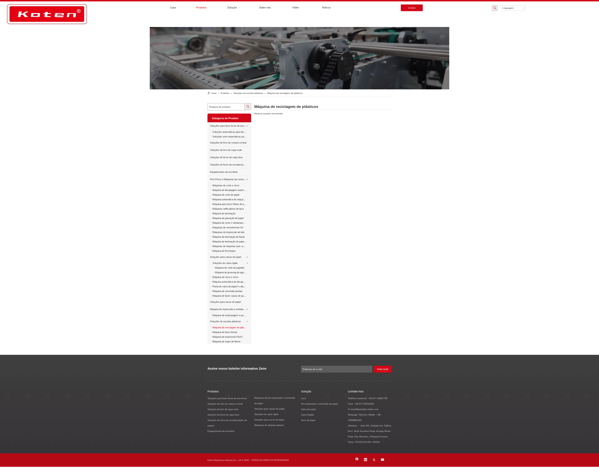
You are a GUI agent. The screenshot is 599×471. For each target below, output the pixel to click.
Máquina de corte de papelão (229, 267)
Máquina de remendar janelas (227, 291)
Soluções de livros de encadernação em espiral (230, 164)
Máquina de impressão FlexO (227, 336)
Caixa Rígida (307, 414)
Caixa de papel (308, 409)
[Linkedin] (365, 459)
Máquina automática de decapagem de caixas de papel (231, 281)
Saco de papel (308, 420)
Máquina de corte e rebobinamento (230, 222)
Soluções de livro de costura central (228, 142)
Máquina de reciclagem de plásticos (230, 327)
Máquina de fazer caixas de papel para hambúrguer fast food (231, 295)
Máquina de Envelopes (224, 251)
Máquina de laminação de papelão (229, 241)
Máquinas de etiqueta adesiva (269, 425)
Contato (412, 8)
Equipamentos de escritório (224, 172)
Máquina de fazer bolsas (224, 332)
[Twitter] (374, 459)
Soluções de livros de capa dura (226, 157)
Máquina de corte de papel (225, 194)
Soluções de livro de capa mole (226, 150)
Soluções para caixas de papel (225, 257)
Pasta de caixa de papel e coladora (230, 286)
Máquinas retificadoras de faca (228, 208)
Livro (303, 398)
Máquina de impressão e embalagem (229, 309)
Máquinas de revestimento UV (227, 227)
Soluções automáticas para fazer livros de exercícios (231, 132)
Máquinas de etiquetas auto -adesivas (231, 246)
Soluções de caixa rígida (224, 263)
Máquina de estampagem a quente (230, 315)
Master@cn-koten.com (367, 409)
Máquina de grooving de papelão (231, 272)
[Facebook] (356, 459)
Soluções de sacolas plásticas (225, 321)
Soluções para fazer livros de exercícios (230, 125)
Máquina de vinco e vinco (225, 277)
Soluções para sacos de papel (225, 302)
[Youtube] (382, 459)
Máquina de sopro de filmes (226, 341)
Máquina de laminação (223, 213)
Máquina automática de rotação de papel (231, 199)
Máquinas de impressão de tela (228, 232)
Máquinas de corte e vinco (225, 185)
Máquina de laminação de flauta (228, 237)
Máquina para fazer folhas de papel (230, 204)
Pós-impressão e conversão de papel (319, 404)
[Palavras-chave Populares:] (495, 8)
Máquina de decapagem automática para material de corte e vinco (231, 190)
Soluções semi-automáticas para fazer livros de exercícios (231, 136)
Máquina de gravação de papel (228, 218)
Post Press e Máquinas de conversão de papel (230, 179)
